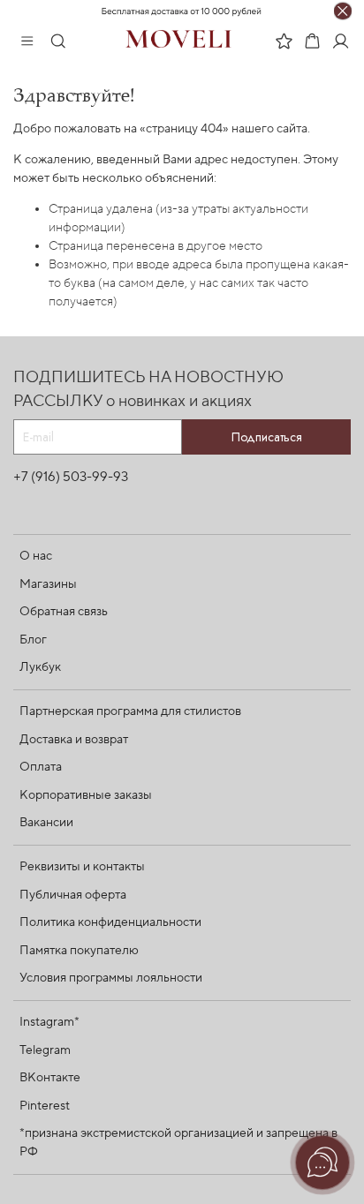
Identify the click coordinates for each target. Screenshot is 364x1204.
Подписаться (266, 437)
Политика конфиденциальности (110, 922)
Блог (33, 640)
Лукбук (40, 667)
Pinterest (44, 1106)
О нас (35, 556)
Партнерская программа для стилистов (130, 711)
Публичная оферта (72, 895)
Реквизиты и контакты (82, 867)
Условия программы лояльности (110, 978)
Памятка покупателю (79, 951)
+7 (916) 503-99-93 (70, 476)
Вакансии (46, 823)
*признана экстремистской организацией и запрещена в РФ (178, 1142)
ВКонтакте (49, 1078)
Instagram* (49, 1022)
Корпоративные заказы (85, 795)
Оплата (40, 767)
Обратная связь (63, 612)
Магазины (48, 584)
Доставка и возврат (73, 740)
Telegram (45, 1050)
